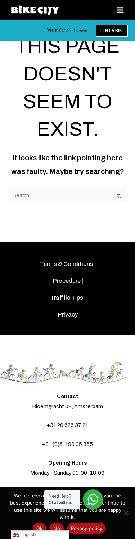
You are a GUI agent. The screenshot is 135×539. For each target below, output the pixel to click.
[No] (126, 512)
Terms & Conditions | (68, 264)
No (56, 528)
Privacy (68, 315)
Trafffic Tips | (68, 298)
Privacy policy (87, 528)
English (27, 534)
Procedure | (68, 281)
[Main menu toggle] (120, 10)
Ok (39, 528)
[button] (112, 31)
